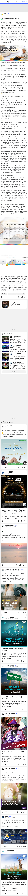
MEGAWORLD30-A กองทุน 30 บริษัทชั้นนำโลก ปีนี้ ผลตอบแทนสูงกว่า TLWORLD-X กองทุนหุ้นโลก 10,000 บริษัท (13, 512)
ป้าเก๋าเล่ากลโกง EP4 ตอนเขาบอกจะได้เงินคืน (13, 753)
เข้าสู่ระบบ (24, 1)
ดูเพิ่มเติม (10, 436)
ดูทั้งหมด (14, 371)
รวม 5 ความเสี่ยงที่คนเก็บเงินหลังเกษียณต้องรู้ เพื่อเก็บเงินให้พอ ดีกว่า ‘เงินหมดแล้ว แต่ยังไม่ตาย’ (14, 884)
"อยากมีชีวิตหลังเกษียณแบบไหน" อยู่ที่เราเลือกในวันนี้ (13, 649)
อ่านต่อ (15, 518)
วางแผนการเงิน (21, 294)
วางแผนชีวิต (12, 294)
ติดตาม (9, 13)
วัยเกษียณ (4, 294)
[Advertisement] (14, 7)
